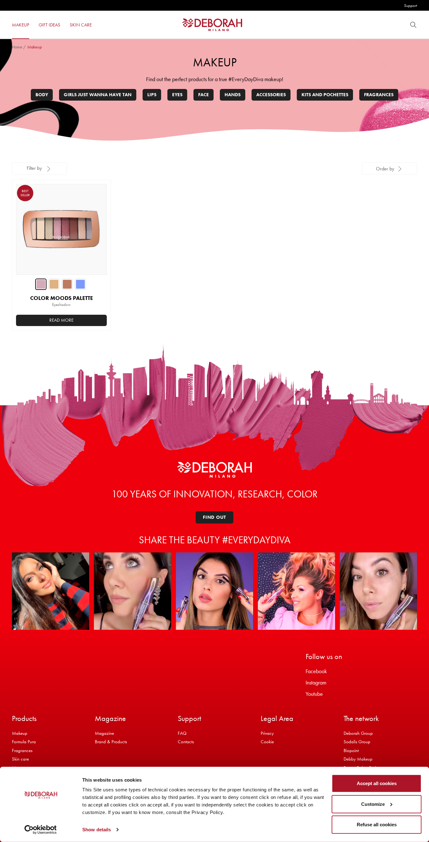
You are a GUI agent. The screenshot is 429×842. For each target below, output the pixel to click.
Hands (233, 94)
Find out (214, 517)
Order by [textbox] (385, 168)
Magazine (104, 733)
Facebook (316, 671)
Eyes (177, 94)
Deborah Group (358, 733)
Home (17, 47)
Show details (96, 829)
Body (41, 94)
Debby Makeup (358, 759)
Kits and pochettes (324, 94)
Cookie (267, 742)
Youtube (314, 693)
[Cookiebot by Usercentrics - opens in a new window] (40, 829)
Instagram (316, 682)
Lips (151, 94)
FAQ (182, 733)
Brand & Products (111, 742)
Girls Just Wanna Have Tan (98, 94)
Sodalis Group (357, 742)
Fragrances (379, 94)
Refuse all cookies (377, 824)
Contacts (186, 742)
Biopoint (351, 750)
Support (410, 5)
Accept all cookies (377, 783)
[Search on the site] (413, 25)
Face (203, 94)
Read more (61, 320)
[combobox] (389, 168)
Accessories (271, 94)
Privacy (267, 733)
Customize (373, 803)
